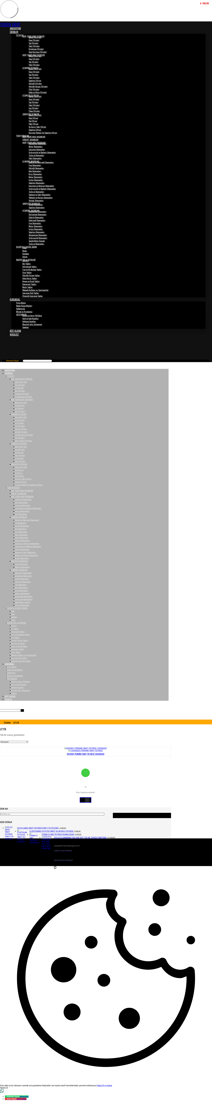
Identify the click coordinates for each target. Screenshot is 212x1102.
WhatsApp (24, 1096)
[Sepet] (2, 343)
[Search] (54, 361)
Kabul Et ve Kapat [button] (104, 1085)
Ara (142, 815)
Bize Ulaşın (21, 1099)
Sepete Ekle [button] (204, 1089)
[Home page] (0, 722)
